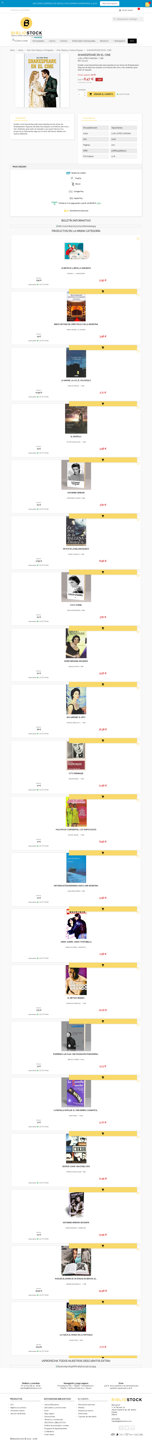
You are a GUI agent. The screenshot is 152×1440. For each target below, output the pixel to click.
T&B (101, 58)
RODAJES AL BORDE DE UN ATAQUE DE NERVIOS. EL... (76, 1279)
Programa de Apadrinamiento (55, 1428)
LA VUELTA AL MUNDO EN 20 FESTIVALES (76, 1335)
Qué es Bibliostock (51, 1405)
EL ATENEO (81, 330)
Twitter (126, 1427)
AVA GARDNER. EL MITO (76, 717)
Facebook (121, 1427)
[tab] (76, 166)
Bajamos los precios (18, 1408)
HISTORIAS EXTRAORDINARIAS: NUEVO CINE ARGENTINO (76, 886)
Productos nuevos (18, 1411)
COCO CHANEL (76, 605)
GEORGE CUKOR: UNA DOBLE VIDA (76, 1166)
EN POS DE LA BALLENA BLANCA (76, 549)
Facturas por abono (85, 1411)
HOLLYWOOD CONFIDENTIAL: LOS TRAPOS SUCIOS (76, 830)
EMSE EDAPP (80, 273)
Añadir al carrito (101, 94)
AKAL (82, 1059)
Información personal (86, 1405)
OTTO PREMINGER (76, 773)
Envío (46, 1411)
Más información (109, 3)
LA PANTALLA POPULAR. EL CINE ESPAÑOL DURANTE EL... (76, 1110)
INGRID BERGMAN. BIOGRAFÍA (76, 661)
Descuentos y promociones (55, 1408)
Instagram (132, 1427)
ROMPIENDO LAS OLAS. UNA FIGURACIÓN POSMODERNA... (76, 1054)
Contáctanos (49, 1431)
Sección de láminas (18, 1414)
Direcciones (82, 1414)
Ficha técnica (89, 118)
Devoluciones (49, 1417)
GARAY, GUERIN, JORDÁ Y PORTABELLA (76, 942)
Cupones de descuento (87, 1417)
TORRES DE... (82, 1228)
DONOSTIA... (83, 947)
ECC (12, 1405)
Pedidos (81, 1408)
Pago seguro (49, 1414)
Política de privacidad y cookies (56, 1426)
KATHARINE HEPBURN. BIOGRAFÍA (76, 1223)
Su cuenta (83, 1399)
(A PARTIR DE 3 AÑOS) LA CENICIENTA (76, 268)
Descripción (21, 118)
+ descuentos (32, 284)
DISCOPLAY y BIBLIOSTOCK (55, 1423)
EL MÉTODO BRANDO (76, 998)
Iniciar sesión (49, 1434)
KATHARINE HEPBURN (76, 493)
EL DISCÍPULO (76, 437)
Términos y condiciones (53, 1420)
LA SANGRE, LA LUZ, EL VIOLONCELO (76, 380)
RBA (83, 498)
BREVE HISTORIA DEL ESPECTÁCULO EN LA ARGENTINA (76, 324)
